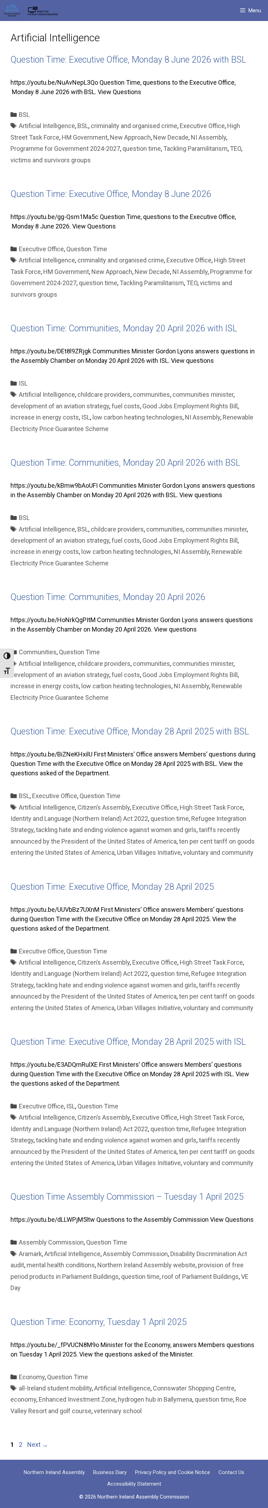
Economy (32, 1377)
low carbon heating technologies (137, 417)
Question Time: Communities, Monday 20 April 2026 (107, 597)
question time (141, 148)
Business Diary (110, 1472)
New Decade (170, 137)
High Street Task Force (211, 807)
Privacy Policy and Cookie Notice (172, 1472)
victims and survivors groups (50, 160)
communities (151, 394)
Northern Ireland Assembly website (146, 1265)
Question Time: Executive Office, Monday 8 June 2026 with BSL (128, 60)
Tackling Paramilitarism (195, 148)
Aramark (30, 1253)
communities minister (202, 394)
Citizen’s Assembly (103, 807)
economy (23, 1399)
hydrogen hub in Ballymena (155, 1399)
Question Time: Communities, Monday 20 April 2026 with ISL (123, 328)
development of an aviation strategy (59, 406)
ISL (23, 383)
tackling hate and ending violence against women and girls (116, 829)
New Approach (130, 137)
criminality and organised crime (134, 125)
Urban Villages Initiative (149, 852)
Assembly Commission (51, 1242)
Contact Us (231, 1472)
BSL (24, 114)
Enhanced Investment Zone (77, 1399)
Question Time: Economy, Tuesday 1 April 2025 (98, 1322)
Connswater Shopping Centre (193, 1388)
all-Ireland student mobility (55, 1388)
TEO (235, 148)
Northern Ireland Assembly (54, 1472)
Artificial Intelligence (47, 125)
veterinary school (118, 1411)
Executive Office (202, 125)
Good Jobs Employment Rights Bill (190, 406)
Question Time (86, 249)
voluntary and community (218, 852)
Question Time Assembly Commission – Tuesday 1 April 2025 (127, 1197)
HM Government (84, 137)
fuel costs (126, 406)
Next (37, 1444)
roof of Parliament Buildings (200, 1276)
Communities (38, 652)
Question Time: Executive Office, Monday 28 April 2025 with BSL (129, 731)
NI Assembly (208, 137)
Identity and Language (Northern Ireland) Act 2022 (79, 818)
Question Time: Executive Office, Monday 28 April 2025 (112, 887)
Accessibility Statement (134, 1484)
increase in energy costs (44, 417)
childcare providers (104, 394)
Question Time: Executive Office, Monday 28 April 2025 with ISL (128, 1042)
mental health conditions (61, 1265)
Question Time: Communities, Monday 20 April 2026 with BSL (125, 463)
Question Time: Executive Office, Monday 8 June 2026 (110, 194)
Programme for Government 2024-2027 (65, 148)
